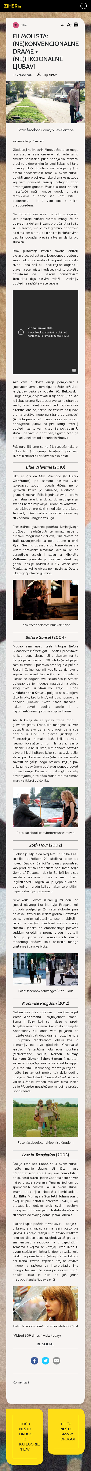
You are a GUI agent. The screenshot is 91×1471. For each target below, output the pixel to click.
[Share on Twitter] (45, 1363)
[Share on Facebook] (34, 1363)
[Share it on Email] (56, 1363)
